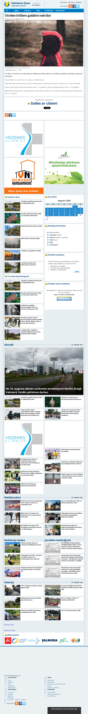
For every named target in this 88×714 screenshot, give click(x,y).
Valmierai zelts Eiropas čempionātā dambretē (28, 485)
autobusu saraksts (58, 237)
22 (75, 213)
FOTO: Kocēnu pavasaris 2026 (70, 610)
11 (53, 211)
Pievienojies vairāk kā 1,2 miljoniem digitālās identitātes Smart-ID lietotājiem (71, 527)
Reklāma (79, 2)
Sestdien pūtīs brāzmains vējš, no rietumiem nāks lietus (31, 214)
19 (59, 213)
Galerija (9, 582)
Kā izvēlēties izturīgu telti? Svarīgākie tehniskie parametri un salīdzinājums (31, 527)
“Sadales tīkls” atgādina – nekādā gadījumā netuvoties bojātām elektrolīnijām (30, 332)
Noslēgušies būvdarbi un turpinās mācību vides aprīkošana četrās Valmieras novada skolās (30, 462)
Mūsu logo (11, 676)
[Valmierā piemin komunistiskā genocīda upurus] (12, 602)
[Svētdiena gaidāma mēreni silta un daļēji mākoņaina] (12, 206)
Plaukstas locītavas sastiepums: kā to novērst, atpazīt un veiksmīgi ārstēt (31, 502)
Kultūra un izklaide (52, 666)
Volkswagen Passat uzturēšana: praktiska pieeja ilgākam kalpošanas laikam (72, 515)
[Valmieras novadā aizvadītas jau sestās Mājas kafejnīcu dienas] (53, 476)
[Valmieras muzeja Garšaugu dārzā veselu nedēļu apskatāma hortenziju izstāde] (12, 476)
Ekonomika (50, 660)
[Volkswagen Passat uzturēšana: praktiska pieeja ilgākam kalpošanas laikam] (53, 517)
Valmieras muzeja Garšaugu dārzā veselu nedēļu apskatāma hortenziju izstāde (31, 473)
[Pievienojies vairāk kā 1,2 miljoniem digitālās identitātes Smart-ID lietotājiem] (53, 530)
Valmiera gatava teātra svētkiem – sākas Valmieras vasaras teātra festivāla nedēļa (72, 485)
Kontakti (71, 2)
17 (48, 213)
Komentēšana (51, 674)
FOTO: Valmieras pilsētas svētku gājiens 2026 (31, 586)
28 (70, 215)
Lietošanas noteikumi (53, 672)
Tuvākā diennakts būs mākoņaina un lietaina (28, 264)
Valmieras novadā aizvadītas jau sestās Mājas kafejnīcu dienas (72, 472)
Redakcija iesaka (14, 540)
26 (59, 215)
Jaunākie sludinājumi (58, 540)
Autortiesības (51, 671)
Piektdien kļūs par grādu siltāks (31, 226)
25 (53, 215)
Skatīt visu (78, 345)
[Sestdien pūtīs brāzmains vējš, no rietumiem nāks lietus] (12, 218)
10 (48, 211)
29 (75, 215)
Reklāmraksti (60, 10)
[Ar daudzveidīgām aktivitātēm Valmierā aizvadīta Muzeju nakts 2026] (53, 590)
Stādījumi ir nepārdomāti (58, 270)
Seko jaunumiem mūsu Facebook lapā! (64, 709)
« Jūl (46, 219)
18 (53, 213)
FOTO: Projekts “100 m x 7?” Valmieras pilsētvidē (70, 599)
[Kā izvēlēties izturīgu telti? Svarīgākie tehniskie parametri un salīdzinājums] (12, 530)
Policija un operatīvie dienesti (56, 662)
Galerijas (27, 10)
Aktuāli (9, 344)
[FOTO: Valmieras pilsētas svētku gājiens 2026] (12, 590)
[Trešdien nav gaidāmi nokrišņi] (12, 255)
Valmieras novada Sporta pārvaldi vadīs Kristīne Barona (71, 398)
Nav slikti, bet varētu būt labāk (60, 268)
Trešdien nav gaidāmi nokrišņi (31, 251)
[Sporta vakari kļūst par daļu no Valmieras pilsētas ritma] (53, 505)
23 (80, 213)
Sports (49, 664)
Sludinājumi (49, 10)
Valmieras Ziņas (9, 625)
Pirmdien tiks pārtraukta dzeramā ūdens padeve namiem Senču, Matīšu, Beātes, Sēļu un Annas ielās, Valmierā (31, 320)
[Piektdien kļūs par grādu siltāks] (12, 230)
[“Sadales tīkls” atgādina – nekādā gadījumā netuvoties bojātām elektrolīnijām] (12, 334)
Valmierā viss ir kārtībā (57, 266)
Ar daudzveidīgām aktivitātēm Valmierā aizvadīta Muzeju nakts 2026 (72, 587)
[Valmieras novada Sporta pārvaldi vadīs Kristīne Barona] (53, 402)
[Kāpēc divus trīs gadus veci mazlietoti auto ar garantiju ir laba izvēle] (12, 517)
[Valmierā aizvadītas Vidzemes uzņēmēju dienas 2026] (12, 615)
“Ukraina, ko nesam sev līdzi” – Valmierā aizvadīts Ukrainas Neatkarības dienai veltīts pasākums (71, 412)
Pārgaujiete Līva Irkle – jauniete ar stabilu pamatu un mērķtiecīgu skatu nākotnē (31, 557)
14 (70, 211)
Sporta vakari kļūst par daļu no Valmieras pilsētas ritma (71, 502)
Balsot (77, 272)
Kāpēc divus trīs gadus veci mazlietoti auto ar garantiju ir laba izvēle (31, 515)
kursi (53, 240)
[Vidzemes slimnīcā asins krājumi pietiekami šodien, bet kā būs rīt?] (12, 572)
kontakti (55, 235)
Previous (7, 372)
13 (64, 211)
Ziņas (16, 10)
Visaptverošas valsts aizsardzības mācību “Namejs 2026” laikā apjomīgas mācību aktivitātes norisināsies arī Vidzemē (30, 413)
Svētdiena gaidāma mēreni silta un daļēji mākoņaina (31, 202)
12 (59, 211)
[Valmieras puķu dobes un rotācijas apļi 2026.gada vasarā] (12, 547)
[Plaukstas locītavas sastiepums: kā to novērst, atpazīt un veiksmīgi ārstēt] (12, 505)
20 (64, 213)
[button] (74, 7)
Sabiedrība (50, 659)
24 (48, 215)
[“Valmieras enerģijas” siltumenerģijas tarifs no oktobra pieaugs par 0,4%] (12, 309)
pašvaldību (54, 232)
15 (75, 211)
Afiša (38, 10)
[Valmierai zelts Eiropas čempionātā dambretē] (12, 488)
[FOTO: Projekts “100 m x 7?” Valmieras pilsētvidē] (53, 602)
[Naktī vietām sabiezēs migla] (12, 243)
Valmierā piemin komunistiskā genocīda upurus (31, 599)
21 (70, 213)
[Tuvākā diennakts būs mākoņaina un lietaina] (12, 267)
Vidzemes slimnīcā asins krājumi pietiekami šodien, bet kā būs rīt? (31, 569)
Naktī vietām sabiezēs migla (30, 238)
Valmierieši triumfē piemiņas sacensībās (70, 460)
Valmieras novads (9, 630)
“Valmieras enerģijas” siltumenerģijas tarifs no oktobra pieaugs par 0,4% (29, 307)
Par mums (63, 2)
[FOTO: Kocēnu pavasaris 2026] (53, 615)
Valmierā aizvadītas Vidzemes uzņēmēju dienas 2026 (31, 611)
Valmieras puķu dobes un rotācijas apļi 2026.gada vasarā (31, 544)
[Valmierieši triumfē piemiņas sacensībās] (53, 463)
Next (80, 372)
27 (64, 215)
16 (80, 211)
